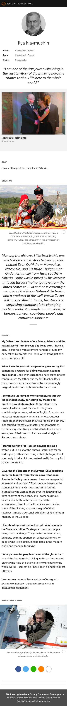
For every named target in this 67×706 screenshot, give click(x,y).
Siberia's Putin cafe (14, 138)
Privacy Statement (47, 697)
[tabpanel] (33, 117)
